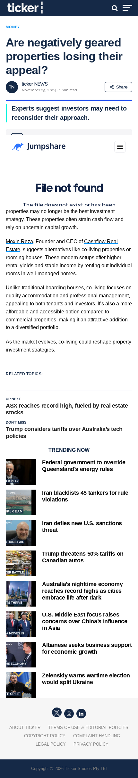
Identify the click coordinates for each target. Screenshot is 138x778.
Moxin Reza (19, 241)
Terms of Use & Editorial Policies (88, 727)
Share (121, 87)
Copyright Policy (44, 735)
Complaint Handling (96, 735)
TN (11, 87)
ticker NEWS (34, 84)
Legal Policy (51, 744)
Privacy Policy (90, 744)
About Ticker (24, 727)
